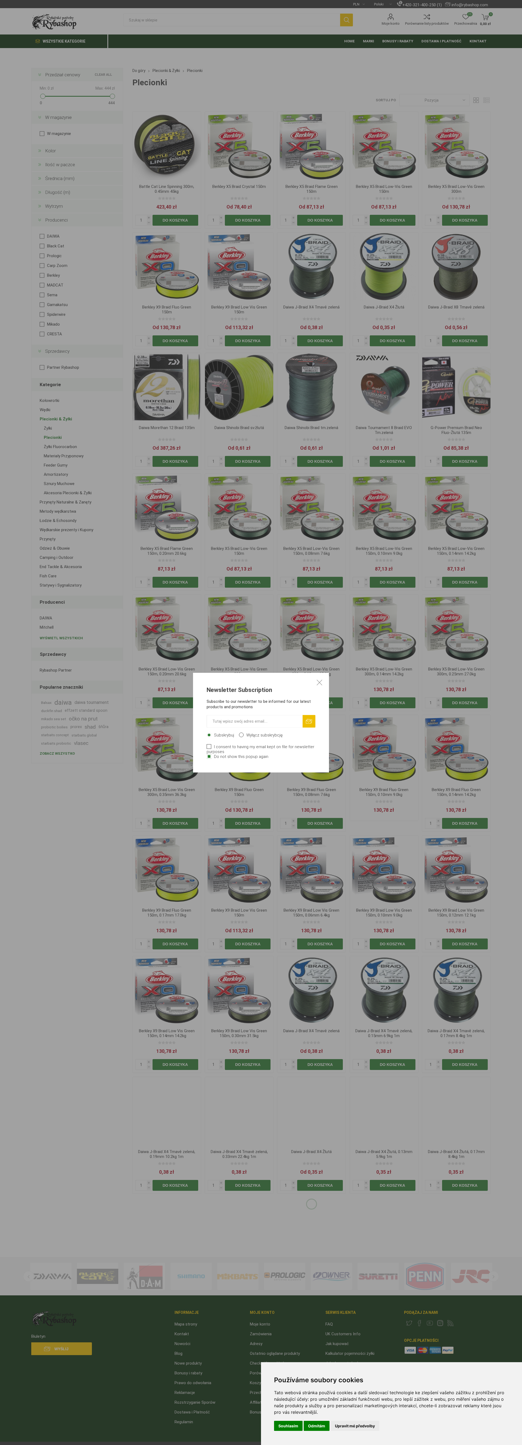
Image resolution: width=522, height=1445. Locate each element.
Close (319, 682)
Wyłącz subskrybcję (264, 734)
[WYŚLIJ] (309, 721)
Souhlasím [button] (288, 1426)
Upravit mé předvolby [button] (355, 1426)
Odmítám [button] (316, 1426)
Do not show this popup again (241, 756)
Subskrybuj (224, 734)
